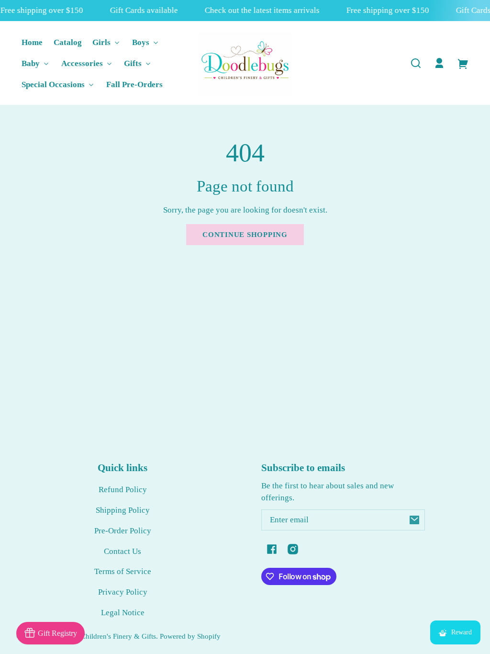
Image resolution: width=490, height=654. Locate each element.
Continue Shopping (245, 234)
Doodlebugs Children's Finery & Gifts (99, 636)
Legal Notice (123, 612)
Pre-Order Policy (122, 530)
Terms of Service (122, 571)
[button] (415, 63)
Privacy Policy (122, 592)
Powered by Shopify (190, 636)
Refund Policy (123, 489)
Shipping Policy (123, 510)
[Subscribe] (414, 519)
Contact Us (122, 551)
